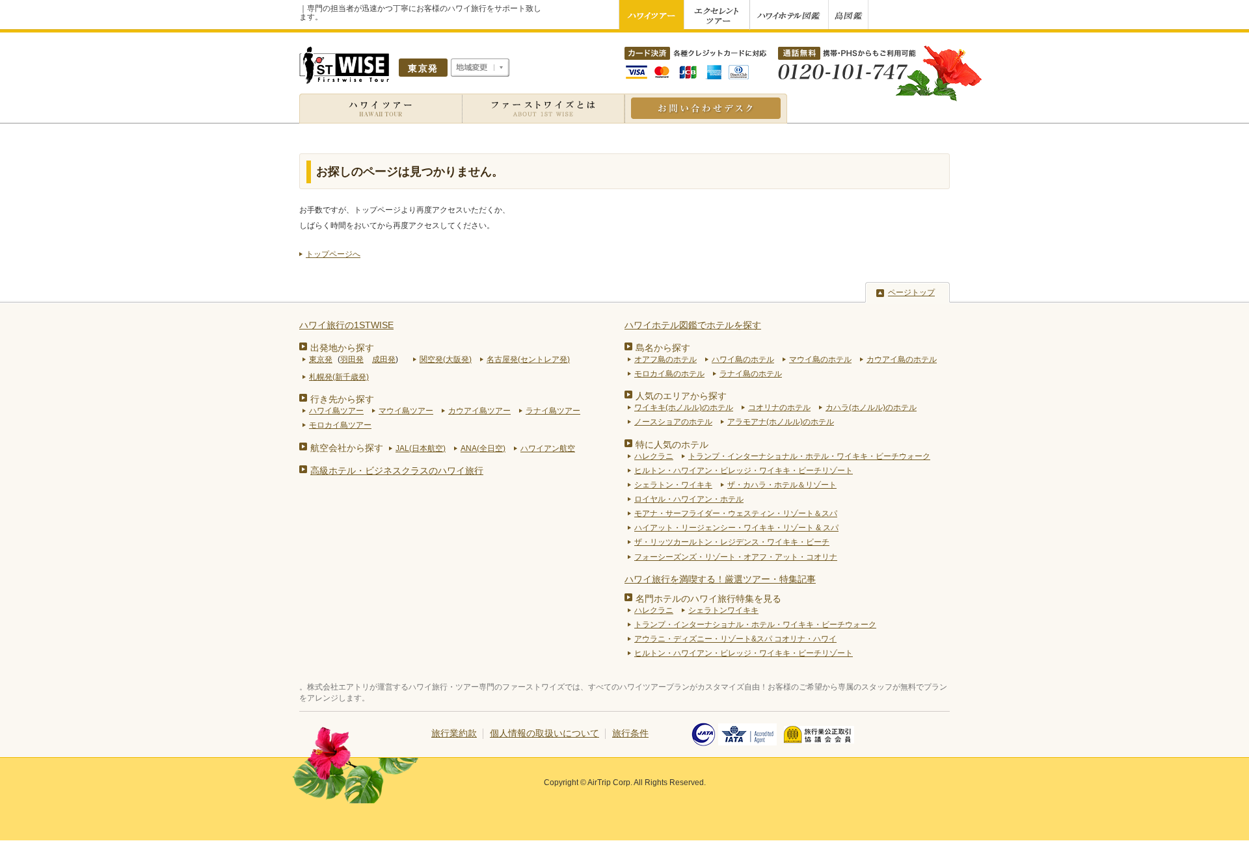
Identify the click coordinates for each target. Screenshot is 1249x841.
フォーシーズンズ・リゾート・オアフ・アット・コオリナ (735, 557)
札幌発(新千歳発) (339, 377)
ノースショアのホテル (673, 421)
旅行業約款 (454, 733)
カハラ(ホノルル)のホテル (871, 407)
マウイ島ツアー (406, 410)
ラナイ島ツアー (553, 410)
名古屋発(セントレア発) (528, 359)
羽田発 (352, 359)
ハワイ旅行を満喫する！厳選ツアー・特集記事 (720, 579)
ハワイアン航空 (547, 448)
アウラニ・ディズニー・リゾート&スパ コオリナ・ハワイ (735, 638)
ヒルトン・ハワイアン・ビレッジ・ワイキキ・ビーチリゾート (743, 470)
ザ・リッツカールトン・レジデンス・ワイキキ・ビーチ (731, 542)
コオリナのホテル (779, 407)
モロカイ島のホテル (669, 373)
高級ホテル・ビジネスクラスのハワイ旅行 (396, 470)
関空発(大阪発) (446, 359)
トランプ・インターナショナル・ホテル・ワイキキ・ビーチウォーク (809, 456)
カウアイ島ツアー (479, 410)
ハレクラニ (653, 456)
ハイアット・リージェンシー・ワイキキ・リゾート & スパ (736, 527)
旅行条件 (630, 733)
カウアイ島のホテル (901, 359)
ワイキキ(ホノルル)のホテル (683, 407)
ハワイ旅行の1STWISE (346, 325)
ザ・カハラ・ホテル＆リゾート (782, 484)
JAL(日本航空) (421, 448)
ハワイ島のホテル (743, 359)
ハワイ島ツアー (336, 410)
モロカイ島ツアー (340, 425)
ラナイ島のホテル (750, 373)
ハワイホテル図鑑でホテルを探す (692, 325)
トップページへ (333, 254)
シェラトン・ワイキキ (673, 484)
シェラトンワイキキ (723, 610)
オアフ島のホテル (665, 359)
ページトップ (911, 292)
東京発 (320, 359)
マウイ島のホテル (820, 359)
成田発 (384, 359)
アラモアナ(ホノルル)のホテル (780, 421)
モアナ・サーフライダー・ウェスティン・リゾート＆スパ (735, 513)
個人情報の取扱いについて (544, 733)
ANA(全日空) (483, 448)
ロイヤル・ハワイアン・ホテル (689, 499)
